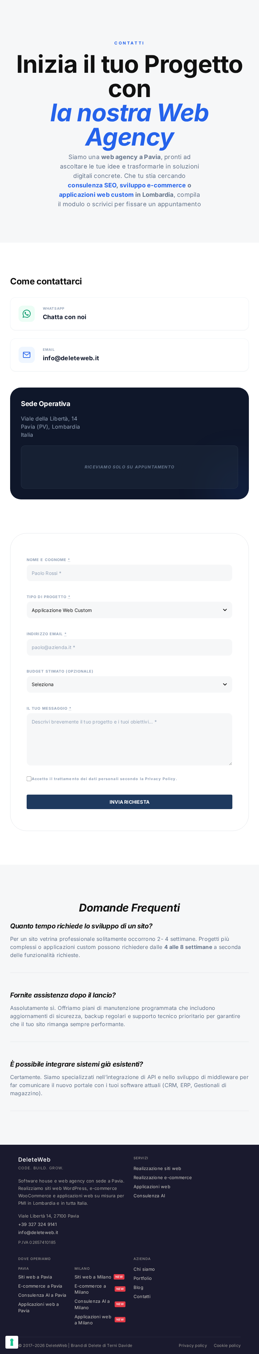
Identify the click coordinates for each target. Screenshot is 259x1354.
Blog (138, 1287)
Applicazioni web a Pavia (38, 1307)
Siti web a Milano (99, 1277)
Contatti (142, 1296)
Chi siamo (144, 1269)
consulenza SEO (92, 185)
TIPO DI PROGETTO (48, 596)
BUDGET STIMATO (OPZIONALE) (60, 671)
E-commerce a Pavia (40, 1286)
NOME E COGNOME (48, 559)
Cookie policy (227, 1345)
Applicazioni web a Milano (99, 1319)
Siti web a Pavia (35, 1277)
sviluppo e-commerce (153, 185)
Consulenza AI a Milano (99, 1304)
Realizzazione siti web (157, 1168)
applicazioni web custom (96, 194)
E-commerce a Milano (99, 1289)
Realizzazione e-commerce (163, 1177)
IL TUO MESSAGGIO (49, 708)
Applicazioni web (152, 1186)
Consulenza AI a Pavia (42, 1295)
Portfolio (143, 1278)
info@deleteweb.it (38, 1232)
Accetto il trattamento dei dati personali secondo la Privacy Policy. (105, 778)
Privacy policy (193, 1345)
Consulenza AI (149, 1195)
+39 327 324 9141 (37, 1224)
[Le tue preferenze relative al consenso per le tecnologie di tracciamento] (11, 1342)
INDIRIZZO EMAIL (47, 634)
